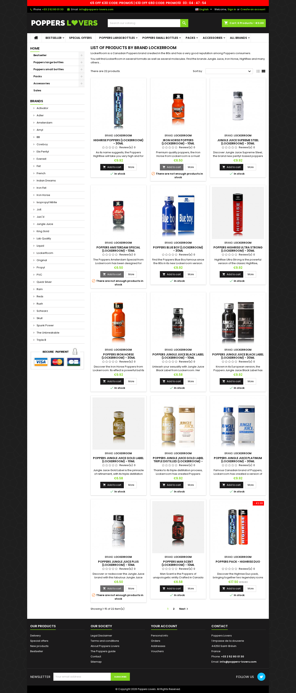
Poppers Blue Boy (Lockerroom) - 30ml (178, 249)
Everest (41, 159)
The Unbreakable (47, 333)
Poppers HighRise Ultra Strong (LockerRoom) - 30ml (238, 249)
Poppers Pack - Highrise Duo (238, 562)
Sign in (232, 9)
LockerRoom (44, 253)
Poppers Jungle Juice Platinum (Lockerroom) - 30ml (238, 459)
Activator (42, 108)
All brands (238, 38)
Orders (155, 641)
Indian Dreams (46, 180)
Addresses (158, 646)
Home (34, 48)
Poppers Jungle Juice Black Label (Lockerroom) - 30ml (238, 356)
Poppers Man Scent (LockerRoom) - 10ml (178, 563)
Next (184, 609)
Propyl (40, 267)
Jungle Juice (44, 224)
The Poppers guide (103, 651)
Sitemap (96, 662)
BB (38, 137)
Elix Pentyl (42, 151)
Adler (40, 115)
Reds (39, 296)
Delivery (35, 635)
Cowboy (42, 144)
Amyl (39, 130)
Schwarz (42, 311)
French (41, 173)
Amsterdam (44, 123)
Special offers (80, 38)
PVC (39, 275)
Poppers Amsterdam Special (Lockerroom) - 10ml (118, 249)
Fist (38, 166)
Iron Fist (41, 188)
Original (41, 260)
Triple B (41, 340)
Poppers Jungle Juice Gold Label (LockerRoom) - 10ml (118, 459)
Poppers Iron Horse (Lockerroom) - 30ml (118, 356)
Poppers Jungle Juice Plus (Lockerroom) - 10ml (118, 563)
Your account (164, 626)
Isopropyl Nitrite (46, 202)
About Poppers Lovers (105, 646)
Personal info (159, 635)
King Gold (42, 231)
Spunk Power (45, 325)
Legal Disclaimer (101, 635)
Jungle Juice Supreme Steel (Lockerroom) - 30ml (238, 141)
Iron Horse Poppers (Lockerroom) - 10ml (178, 141)
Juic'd (40, 217)
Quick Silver (44, 282)
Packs (190, 38)
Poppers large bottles (117, 38)
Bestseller (54, 38)
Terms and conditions (105, 641)
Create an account (252, 9)
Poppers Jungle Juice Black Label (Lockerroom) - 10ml (178, 356)
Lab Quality (43, 238)
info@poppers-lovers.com (96, 9)
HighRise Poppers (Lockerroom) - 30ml (118, 141)
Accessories (213, 38)
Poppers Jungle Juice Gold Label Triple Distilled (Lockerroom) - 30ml (178, 461)
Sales (37, 90)
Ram (39, 289)
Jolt (38, 209)
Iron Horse (43, 195)
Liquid (40, 246)
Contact (96, 656)
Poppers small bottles (160, 38)
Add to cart (112, 167)
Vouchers (157, 651)
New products (39, 646)
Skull (39, 318)
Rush (39, 304)
